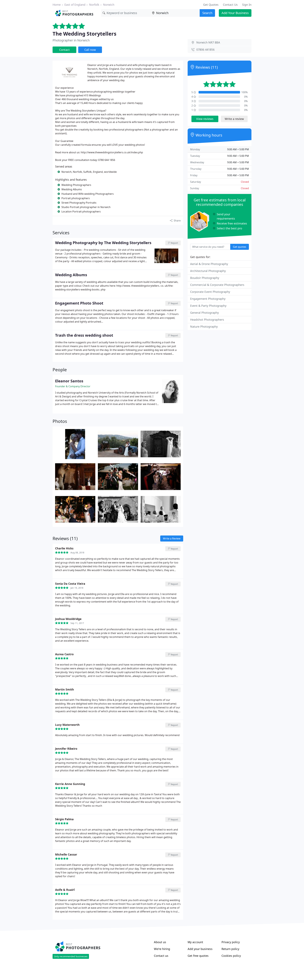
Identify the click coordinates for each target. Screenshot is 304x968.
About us (160, 942)
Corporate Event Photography (210, 292)
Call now (90, 50)
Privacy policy (231, 942)
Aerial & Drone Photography (209, 264)
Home (57, 4)
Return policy (230, 949)
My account (195, 942)
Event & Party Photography (208, 306)
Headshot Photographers (207, 319)
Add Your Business (235, 13)
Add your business (200, 949)
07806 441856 (205, 49)
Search (207, 13)
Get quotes (239, 247)
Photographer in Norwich (71, 40)
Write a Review (171, 538)
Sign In (246, 4)
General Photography (204, 312)
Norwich (108, 4)
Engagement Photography (207, 299)
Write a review (234, 119)
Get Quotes (210, 4)
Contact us (161, 956)
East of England (74, 4)
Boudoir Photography (204, 278)
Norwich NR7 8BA (208, 42)
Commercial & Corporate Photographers (217, 285)
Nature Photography (204, 326)
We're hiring (162, 949)
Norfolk (94, 4)
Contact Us (230, 4)
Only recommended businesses (71, 956)
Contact (64, 50)
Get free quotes (198, 956)
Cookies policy (231, 956)
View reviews (204, 119)
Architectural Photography (208, 271)
